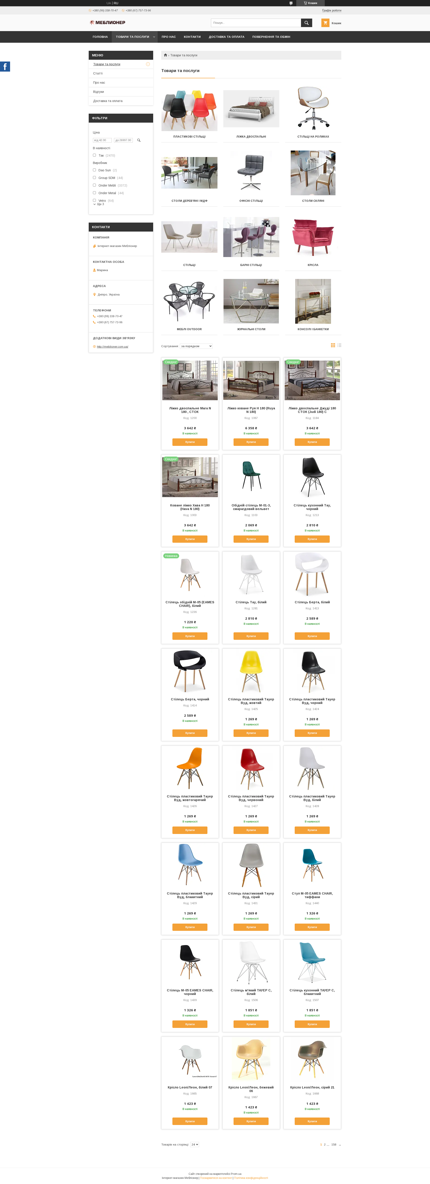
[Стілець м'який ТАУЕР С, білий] (251, 962)
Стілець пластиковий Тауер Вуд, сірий (251, 895)
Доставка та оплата (226, 36)
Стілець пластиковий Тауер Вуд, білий (312, 798)
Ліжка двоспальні (251, 136)
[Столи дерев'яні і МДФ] (189, 173)
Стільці (189, 265)
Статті (98, 73)
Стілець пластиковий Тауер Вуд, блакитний (190, 895)
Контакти (192, 36)
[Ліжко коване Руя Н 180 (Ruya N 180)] (251, 380)
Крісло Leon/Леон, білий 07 (190, 1087)
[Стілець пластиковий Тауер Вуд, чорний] (312, 671)
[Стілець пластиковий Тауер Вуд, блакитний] (190, 865)
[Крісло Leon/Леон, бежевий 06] (251, 1059)
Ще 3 (100, 204)
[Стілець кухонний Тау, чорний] (312, 477)
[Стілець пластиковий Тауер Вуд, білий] (312, 768)
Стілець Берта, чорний (190, 699)
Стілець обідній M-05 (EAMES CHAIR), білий (190, 604)
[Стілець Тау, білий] (251, 574)
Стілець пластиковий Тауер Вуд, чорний (312, 701)
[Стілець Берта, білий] (312, 574)
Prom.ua (236, 1173)
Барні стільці (251, 265)
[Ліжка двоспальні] (251, 108)
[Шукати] (306, 23)
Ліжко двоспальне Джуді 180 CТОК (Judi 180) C (312, 410)
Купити (190, 442)
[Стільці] (189, 237)
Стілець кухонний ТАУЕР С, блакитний (312, 992)
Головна (100, 36)
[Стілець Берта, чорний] (190, 671)
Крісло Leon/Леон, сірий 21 (312, 1087)
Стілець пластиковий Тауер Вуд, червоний (251, 798)
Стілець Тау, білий (251, 602)
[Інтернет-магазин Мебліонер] (108, 25)
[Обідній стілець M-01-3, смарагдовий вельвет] (251, 477)
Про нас (169, 36)
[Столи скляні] (313, 173)
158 (333, 1144)
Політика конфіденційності (251, 1178)
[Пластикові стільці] (189, 108)
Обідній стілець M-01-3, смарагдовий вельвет (251, 507)
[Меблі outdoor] (189, 301)
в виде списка (339, 346)
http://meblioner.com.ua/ (112, 346)
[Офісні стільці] (251, 173)
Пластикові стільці (189, 136)
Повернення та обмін (271, 36)
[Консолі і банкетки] (313, 301)
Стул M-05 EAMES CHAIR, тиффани (312, 895)
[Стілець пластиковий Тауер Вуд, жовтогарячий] (190, 768)
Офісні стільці (251, 200)
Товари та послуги (132, 36)
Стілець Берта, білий (312, 602)
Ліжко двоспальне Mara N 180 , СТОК (190, 410)
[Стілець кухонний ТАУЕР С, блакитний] (312, 962)
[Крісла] (313, 237)
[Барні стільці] (251, 237)
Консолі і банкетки (313, 329)
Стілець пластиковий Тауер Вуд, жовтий (251, 701)
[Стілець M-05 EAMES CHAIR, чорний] (190, 962)
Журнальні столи (251, 329)
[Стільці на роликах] (313, 108)
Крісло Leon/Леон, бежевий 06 (251, 1089)
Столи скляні (313, 200)
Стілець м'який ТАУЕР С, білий (251, 992)
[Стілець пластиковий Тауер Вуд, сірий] (251, 865)
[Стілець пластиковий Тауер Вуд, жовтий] (251, 671)
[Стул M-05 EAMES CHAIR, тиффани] (312, 865)
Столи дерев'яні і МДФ (189, 200)
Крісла (313, 265)
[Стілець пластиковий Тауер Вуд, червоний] (251, 768)
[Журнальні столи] (251, 301)
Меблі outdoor (189, 329)
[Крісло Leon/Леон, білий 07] (190, 1059)
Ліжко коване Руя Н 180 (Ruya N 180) (251, 410)
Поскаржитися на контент (216, 1178)
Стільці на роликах (313, 136)
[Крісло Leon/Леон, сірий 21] (312, 1059)
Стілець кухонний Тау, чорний (312, 507)
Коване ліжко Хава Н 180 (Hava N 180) (190, 507)
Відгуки (98, 92)
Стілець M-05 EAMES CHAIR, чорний (190, 992)
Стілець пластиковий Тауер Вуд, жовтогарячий (190, 798)
